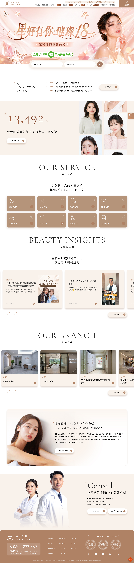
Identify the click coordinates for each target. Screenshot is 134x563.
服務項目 (73, 539)
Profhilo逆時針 (88, 2)
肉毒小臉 (107, 2)
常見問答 (62, 548)
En (114, 2)
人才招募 (62, 553)
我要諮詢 (73, 548)
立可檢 (80, 2)
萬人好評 (73, 543)
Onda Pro (72, 2)
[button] (3, 27)
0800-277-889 (25, 546)
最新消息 (51, 539)
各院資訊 (51, 543)
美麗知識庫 (51, 548)
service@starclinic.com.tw (26, 553)
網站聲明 (51, 553)
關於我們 (62, 539)
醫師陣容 (62, 543)
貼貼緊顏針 (99, 2)
